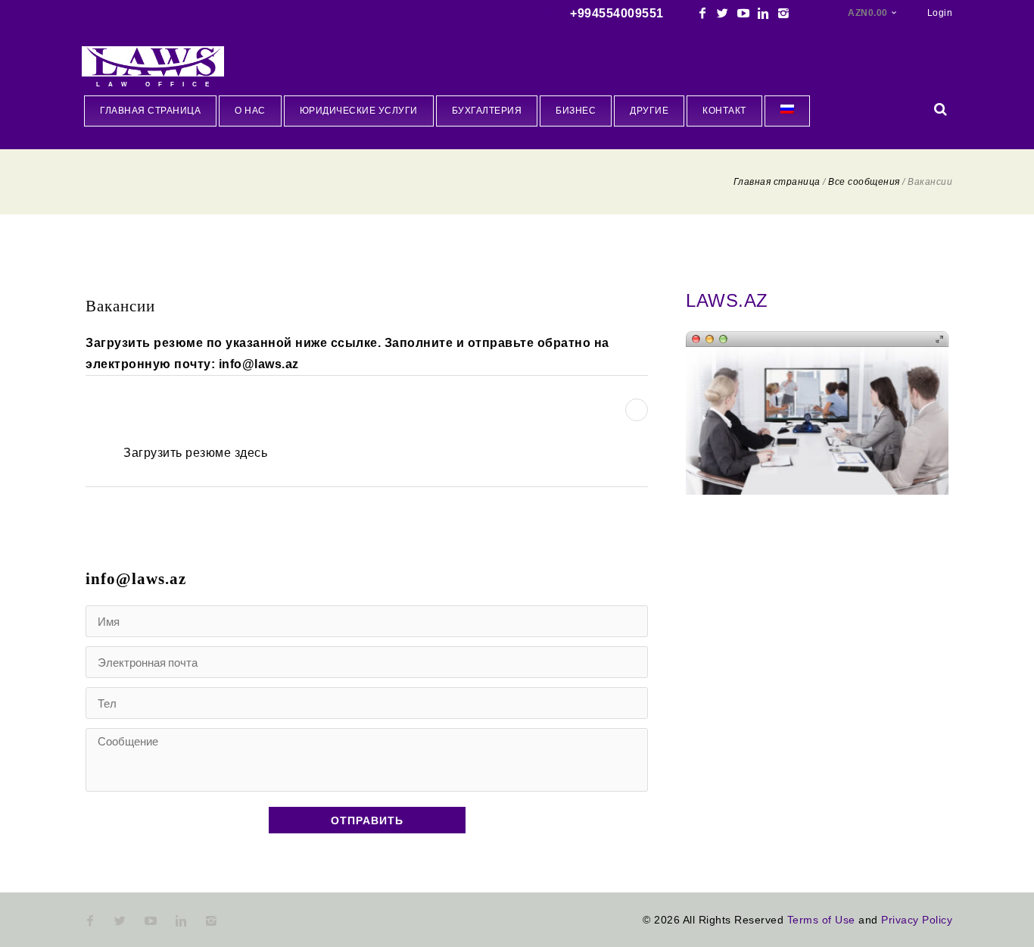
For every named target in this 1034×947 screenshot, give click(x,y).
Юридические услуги (359, 110)
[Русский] (787, 111)
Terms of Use (821, 920)
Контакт (724, 110)
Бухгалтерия (487, 110)
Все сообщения (864, 182)
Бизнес (576, 110)
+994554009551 (617, 13)
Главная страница (150, 110)
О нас (250, 110)
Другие (649, 110)
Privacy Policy (916, 920)
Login (940, 13)
